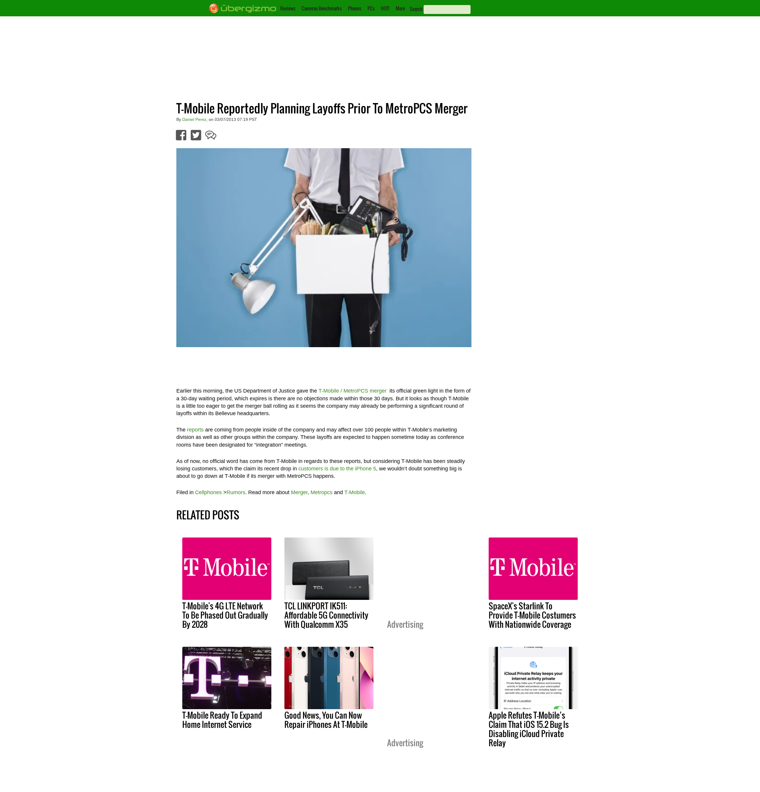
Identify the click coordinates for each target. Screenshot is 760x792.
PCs (371, 8)
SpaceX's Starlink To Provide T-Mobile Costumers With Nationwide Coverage (532, 615)
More (400, 8)
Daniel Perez (194, 119)
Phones (354, 8)
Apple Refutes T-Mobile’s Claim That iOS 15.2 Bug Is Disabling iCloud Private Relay (529, 729)
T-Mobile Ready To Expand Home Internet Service (222, 719)
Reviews (287, 8)
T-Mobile (354, 492)
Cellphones (208, 492)
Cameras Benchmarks (322, 8)
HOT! (385, 8)
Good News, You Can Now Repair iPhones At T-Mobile (326, 719)
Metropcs (321, 492)
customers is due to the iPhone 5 (337, 469)
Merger (299, 492)
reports (195, 430)
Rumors (236, 492)
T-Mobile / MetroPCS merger (353, 391)
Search (416, 8)
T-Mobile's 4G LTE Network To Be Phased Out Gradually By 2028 (225, 615)
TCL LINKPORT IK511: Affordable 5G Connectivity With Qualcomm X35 (326, 615)
